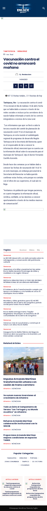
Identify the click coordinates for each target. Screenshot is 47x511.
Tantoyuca (9, 51)
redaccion (26, 75)
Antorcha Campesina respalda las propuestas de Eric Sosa (35, 496)
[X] (21, 86)
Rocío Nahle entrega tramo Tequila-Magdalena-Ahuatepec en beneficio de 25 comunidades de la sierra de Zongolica (21, 314)
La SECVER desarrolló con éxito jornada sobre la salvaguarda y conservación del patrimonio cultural (23, 260)
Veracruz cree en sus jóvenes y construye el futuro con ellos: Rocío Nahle (21, 324)
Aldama (31, 250)
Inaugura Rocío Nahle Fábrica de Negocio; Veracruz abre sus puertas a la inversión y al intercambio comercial (22, 334)
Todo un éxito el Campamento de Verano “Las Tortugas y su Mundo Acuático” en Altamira (20, 409)
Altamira (7, 389)
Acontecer (23, 250)
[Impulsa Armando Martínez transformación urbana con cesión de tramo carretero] (23, 361)
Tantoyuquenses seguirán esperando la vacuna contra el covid (11, 493)
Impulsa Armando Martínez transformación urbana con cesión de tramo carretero (20, 381)
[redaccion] (17, 74)
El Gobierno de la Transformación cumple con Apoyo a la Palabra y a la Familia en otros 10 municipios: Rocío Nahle (22, 291)
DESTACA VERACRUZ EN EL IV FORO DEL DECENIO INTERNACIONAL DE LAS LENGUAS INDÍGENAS (22, 281)
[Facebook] (15, 86)
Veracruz (22, 51)
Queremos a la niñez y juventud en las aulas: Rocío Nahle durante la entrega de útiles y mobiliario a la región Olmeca (21, 271)
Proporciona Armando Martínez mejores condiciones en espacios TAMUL (20, 438)
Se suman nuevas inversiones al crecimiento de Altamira (19, 396)
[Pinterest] (26, 86)
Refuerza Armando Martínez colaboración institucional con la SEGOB (20, 423)
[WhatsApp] (31, 86)
